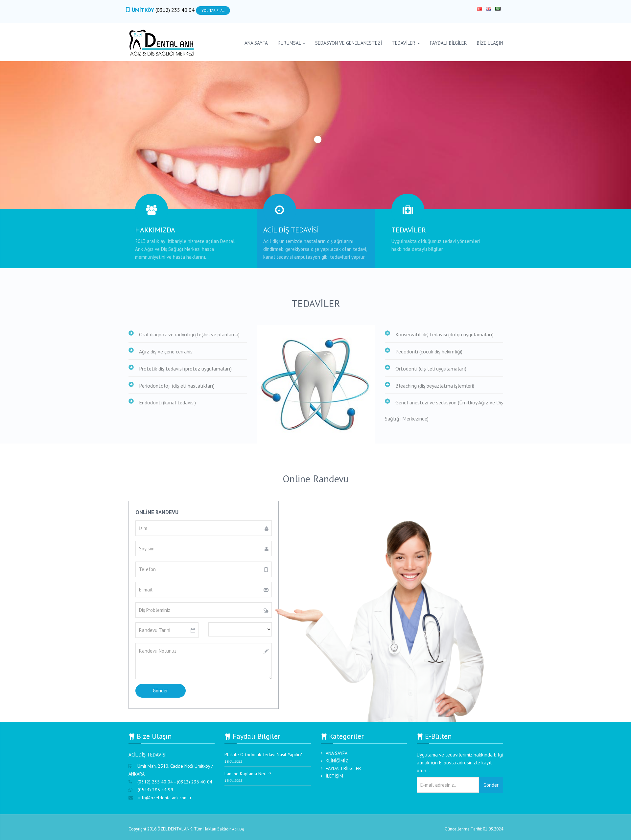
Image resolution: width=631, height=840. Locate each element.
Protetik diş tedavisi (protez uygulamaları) (185, 368)
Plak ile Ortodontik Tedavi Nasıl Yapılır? (263, 754)
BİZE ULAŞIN (490, 43)
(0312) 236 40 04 (194, 782)
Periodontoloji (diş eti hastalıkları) (177, 385)
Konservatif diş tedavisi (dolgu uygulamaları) (444, 334)
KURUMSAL (290, 43)
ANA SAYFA (256, 43)
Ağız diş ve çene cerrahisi (166, 351)
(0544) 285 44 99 (155, 790)
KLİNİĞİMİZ (337, 761)
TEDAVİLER (404, 43)
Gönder (491, 785)
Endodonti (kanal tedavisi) (167, 402)
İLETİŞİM (334, 776)
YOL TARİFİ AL (212, 10)
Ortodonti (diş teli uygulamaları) (430, 368)
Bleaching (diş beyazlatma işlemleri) (434, 385)
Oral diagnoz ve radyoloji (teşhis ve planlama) (189, 334)
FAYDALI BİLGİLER (448, 43)
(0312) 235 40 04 (175, 10)
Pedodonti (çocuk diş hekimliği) (428, 351)
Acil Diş (238, 829)
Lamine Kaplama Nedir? (247, 774)
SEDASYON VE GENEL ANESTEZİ (348, 43)
